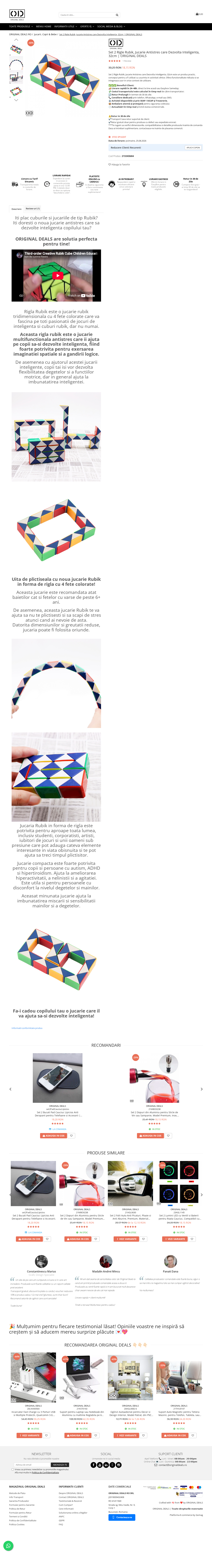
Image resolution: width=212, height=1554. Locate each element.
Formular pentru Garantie (21, 1504)
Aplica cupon (193, 147)
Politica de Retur (17, 1508)
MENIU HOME (43, 26)
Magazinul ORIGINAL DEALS (27, 1486)
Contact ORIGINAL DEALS (71, 1497)
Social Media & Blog (110, 26)
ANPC (61, 1516)
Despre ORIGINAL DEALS (71, 1493)
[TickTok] (112, 1465)
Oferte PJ (86, 26)
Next (16, 99)
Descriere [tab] (16, 208)
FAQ (61, 1524)
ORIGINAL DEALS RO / (21, 34)
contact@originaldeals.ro (172, 1465)
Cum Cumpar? (66, 1504)
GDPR (61, 1520)
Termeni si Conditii (18, 1516)
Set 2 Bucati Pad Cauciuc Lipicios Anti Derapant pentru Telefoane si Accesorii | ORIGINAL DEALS (57, 1114)
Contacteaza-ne (124, 1517)
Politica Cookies (17, 1524)
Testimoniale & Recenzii (70, 1500)
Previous (16, 40)
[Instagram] (119, 1465)
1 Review (127, 60)
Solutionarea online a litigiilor (73, 1512)
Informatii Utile (64, 26)
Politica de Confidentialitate (45, 1472)
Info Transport (16, 1497)
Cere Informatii (66, 1508)
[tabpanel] (64, 78)
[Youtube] (100, 1465)
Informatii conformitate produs (27, 1028)
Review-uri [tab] (33, 208)
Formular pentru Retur (20, 1512)
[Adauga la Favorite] (71, 1135)
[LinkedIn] (106, 1465)
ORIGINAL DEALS (57, 1105)
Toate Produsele (20, 26)
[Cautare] (117, 15)
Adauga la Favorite (120, 164)
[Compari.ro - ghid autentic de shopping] (21, 1541)
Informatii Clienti (71, 1486)
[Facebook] (93, 1465)
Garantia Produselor (19, 1500)
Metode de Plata (17, 1493)
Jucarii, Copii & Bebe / (46, 34)
